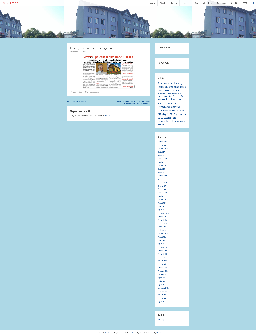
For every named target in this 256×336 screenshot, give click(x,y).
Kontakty (234, 3)
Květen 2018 (162, 179)
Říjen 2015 (162, 278)
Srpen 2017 (162, 210)
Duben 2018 (162, 183)
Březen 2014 (162, 295)
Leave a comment (93, 92)
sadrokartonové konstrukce (175, 110)
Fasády (174, 3)
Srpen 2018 (162, 172)
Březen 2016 (162, 261)
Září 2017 (161, 206)
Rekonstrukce (173, 103)
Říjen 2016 (162, 237)
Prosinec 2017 (163, 196)
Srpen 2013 (162, 302)
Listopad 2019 (163, 149)
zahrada (162, 121)
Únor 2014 (162, 298)
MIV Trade (10, 3)
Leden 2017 (162, 230)
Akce (161, 83)
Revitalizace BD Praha (76, 101)
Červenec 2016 (163, 247)
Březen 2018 (162, 186)
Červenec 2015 (163, 288)
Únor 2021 (162, 145)
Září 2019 (161, 152)
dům (171, 83)
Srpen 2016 (162, 244)
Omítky (168, 96)
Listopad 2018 (163, 166)
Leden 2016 (162, 268)
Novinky (176, 90)
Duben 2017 (162, 223)
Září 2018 (161, 169)
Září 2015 (161, 281)
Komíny (160, 91)
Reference (221, 3)
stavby (162, 114)
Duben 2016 (162, 257)
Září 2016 (161, 240)
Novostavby (163, 93)
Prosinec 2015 (163, 271)
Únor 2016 (162, 264)
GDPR (245, 3)
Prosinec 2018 (163, 162)
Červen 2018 (162, 176)
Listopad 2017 (163, 200)
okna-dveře (207, 3)
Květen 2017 (162, 220)
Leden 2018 (162, 193)
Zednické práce (181, 121)
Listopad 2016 (163, 234)
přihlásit (108, 116)
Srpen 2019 (162, 155)
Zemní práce (161, 124)
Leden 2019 (162, 159)
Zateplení (171, 121)
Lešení (195, 3)
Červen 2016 (162, 251)
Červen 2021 (162, 142)
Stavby (152, 3)
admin (84, 52)
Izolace (185, 3)
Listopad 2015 (163, 274)
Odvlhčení (161, 96)
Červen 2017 (162, 217)
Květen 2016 (162, 254)
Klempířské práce (176, 86)
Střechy (163, 3)
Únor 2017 (162, 227)
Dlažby (166, 83)
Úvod (142, 3)
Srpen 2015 (162, 285)
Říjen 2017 (162, 203)
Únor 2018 (162, 189)
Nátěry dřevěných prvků (174, 93)
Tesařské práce (171, 118)
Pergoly (176, 96)
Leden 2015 (162, 291)
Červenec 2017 (163, 213)
